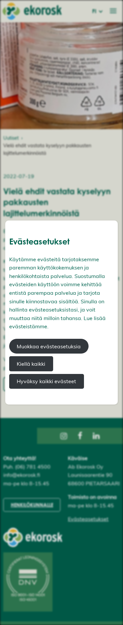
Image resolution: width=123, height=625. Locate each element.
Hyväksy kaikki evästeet (46, 381)
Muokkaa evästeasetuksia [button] (49, 346)
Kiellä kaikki (31, 363)
